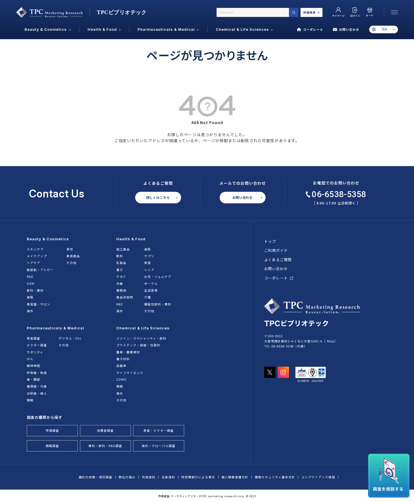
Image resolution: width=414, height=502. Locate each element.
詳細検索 (309, 12)
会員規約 (168, 477)
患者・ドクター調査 (158, 430)
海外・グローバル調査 (158, 446)
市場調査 (52, 430)
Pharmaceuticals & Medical (55, 328)
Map (330, 341)
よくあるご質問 (278, 259)
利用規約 (148, 477)
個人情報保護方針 (234, 477)
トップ (270, 241)
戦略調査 (52, 446)
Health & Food (131, 239)
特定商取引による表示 (198, 477)
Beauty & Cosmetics (48, 239)
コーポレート (313, 29)
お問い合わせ (349, 29)
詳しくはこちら (158, 197)
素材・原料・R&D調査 (105, 446)
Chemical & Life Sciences (143, 328)
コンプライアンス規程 (318, 477)
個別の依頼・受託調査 (95, 477)
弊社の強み (127, 477)
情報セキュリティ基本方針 (275, 477)
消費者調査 (105, 430)
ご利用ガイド (276, 250)
